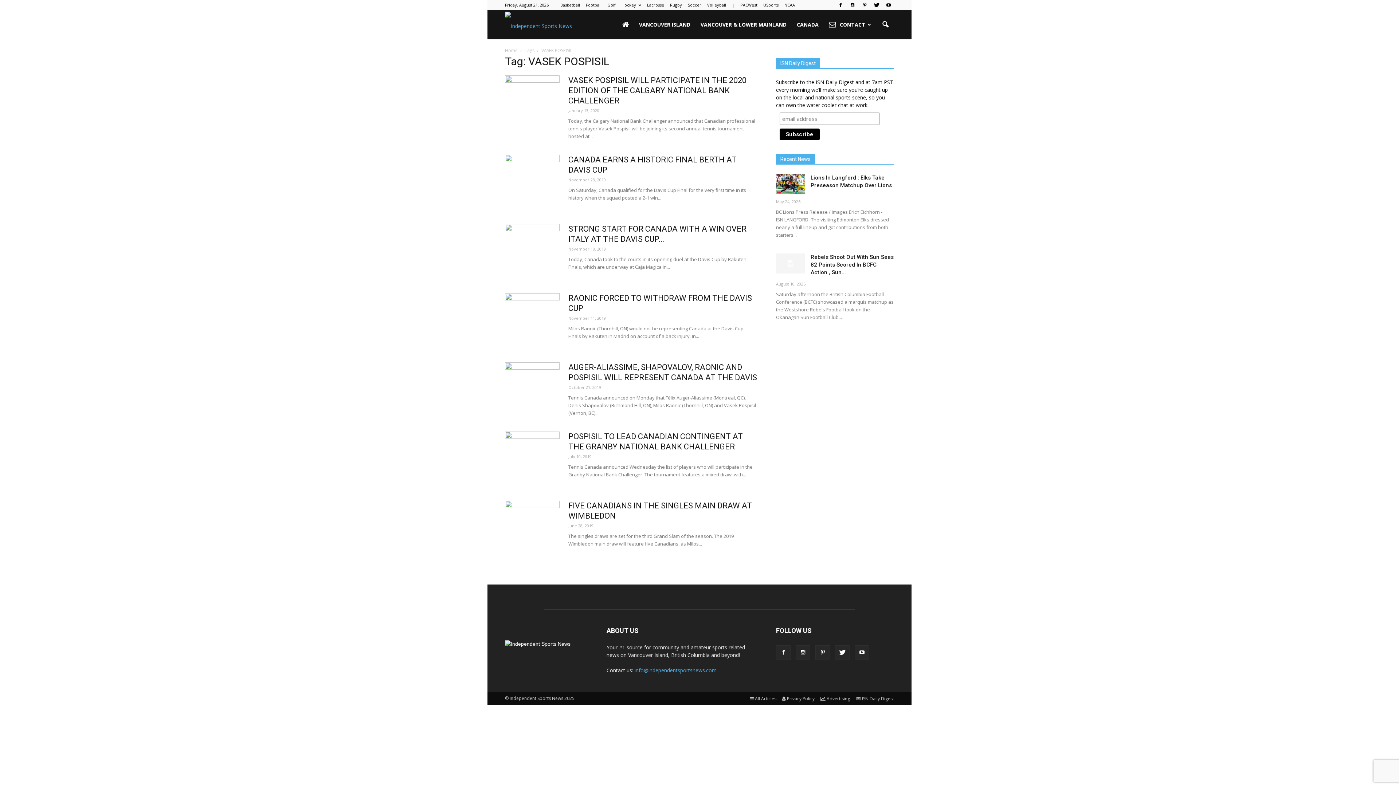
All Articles (765, 699)
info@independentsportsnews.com (676, 670)
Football (593, 5)
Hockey (629, 5)
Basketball (570, 5)
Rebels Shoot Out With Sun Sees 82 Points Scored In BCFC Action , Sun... (852, 265)
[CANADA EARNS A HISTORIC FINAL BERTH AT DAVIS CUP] (532, 182)
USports (771, 5)
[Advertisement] (835, 384)
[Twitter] (876, 5)
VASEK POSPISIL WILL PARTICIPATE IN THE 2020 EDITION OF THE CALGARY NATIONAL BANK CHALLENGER (657, 90)
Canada (808, 24)
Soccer (694, 5)
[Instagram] (852, 5)
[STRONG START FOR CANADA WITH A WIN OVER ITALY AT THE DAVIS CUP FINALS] (532, 251)
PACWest (748, 5)
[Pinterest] (864, 5)
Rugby (676, 5)
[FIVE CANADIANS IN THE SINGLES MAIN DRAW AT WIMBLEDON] (532, 528)
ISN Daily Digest (878, 699)
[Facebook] (840, 5)
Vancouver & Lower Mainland (744, 24)
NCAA (789, 5)
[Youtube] (888, 5)
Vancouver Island (664, 24)
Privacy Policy (801, 699)
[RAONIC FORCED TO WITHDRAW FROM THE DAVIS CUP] (532, 320)
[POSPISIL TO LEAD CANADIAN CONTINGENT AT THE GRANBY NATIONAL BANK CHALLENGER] (532, 459)
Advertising (838, 699)
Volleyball (716, 5)
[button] (885, 25)
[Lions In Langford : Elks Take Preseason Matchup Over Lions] (790, 184)
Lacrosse (655, 5)
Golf (611, 5)
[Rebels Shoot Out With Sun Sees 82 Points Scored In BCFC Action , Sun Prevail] (790, 263)
